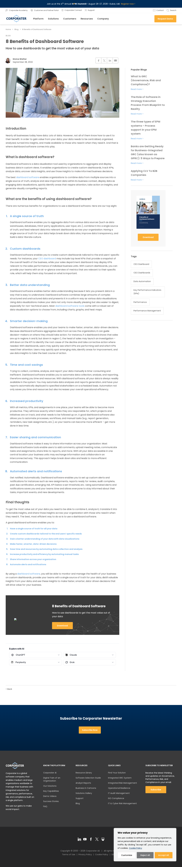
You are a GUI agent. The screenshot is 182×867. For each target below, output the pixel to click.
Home (8, 29)
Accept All (163, 855)
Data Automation (142, 281)
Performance (140, 302)
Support (79, 798)
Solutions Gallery (84, 793)
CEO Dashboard (141, 264)
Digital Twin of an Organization (51, 779)
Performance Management (147, 310)
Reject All (145, 855)
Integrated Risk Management (122, 783)
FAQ (45, 806)
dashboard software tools (69, 306)
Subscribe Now (90, 730)
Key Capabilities (51, 791)
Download (62, 625)
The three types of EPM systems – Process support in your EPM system (145, 127)
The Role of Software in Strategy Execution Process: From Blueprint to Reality (148, 103)
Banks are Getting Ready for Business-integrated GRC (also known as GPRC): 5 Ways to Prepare (148, 152)
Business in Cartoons (86, 788)
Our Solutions (49, 785)
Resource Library (84, 772)
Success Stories (51, 801)
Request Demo (165, 18)
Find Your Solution (117, 772)
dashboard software (27, 177)
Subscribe (156, 789)
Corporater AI (49, 772)
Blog (16, 29)
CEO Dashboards (142, 272)
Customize (126, 855)
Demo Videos (49, 796)
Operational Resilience (119, 788)
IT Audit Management (119, 793)
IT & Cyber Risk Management (122, 803)
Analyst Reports (83, 783)
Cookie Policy (135, 848)
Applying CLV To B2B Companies (144, 173)
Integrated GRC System (120, 777)
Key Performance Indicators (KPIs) (147, 292)
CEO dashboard (47, 258)
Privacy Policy (85, 854)
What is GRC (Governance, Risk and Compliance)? (146, 80)
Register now (127, 3)
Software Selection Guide (88, 777)
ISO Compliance (116, 798)
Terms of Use (68, 854)
